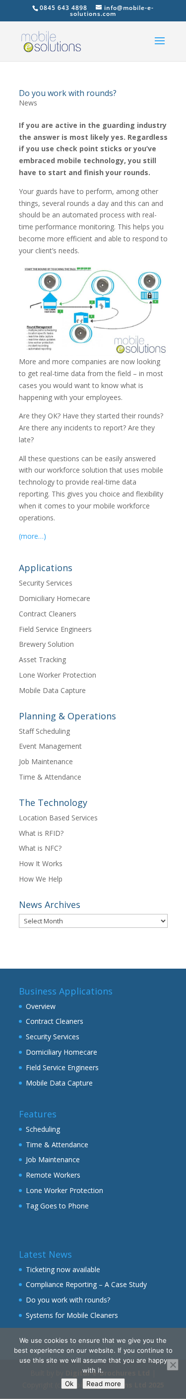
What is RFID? (41, 833)
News (28, 102)
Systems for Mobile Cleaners (72, 1315)
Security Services (45, 583)
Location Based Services (58, 817)
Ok (69, 1384)
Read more (103, 1384)
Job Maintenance (46, 761)
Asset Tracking (42, 659)
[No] (173, 1365)
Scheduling (43, 1129)
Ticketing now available (63, 1269)
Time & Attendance (50, 777)
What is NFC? (40, 848)
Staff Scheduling (44, 731)
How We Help (40, 879)
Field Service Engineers (55, 629)
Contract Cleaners (47, 613)
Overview (41, 1006)
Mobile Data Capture (52, 690)
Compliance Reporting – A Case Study (86, 1284)
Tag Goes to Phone (57, 1205)
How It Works (40, 863)
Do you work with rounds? (68, 93)
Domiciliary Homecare (54, 598)
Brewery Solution (46, 644)
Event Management (50, 746)
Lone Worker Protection (57, 675)
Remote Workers (53, 1175)
